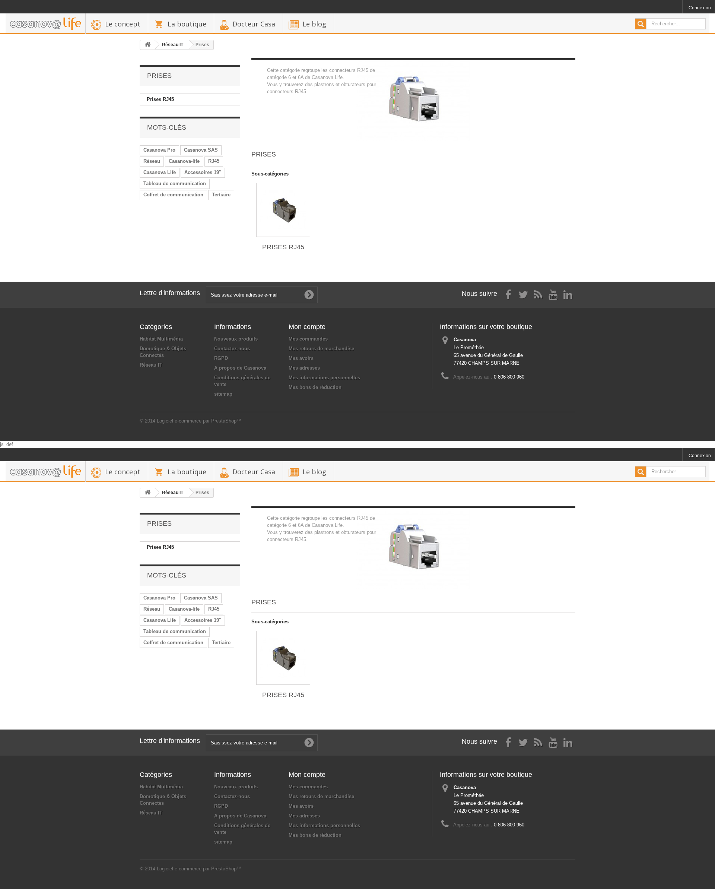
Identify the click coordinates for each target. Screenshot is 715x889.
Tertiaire (221, 194)
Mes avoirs (301, 358)
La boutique (187, 23)
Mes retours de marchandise (321, 348)
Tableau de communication (174, 183)
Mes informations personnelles (324, 377)
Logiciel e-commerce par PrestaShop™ (199, 421)
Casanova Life (159, 172)
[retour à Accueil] (147, 45)
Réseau (151, 161)
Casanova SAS (201, 150)
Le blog (314, 23)
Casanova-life (184, 161)
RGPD (221, 358)
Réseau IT (151, 365)
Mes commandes (308, 339)
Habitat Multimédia (161, 339)
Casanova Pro (159, 150)
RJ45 (213, 161)
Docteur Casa (253, 23)
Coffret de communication (173, 194)
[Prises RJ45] (283, 210)
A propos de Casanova (240, 368)
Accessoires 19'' (202, 172)
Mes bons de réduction (315, 387)
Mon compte (307, 326)
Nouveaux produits (236, 339)
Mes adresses (304, 368)
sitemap (223, 394)
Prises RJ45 (160, 99)
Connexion (700, 7)
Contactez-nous (232, 348)
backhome (45, 23)
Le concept (122, 23)
